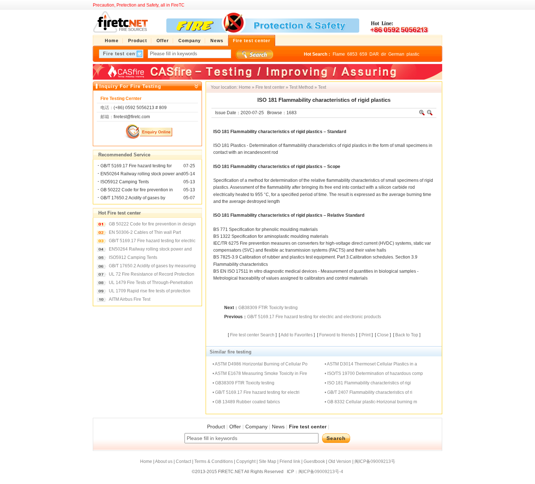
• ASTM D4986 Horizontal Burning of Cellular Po (260, 364)
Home (245, 87)
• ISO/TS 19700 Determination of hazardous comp (374, 373)
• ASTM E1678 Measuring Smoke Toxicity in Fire (260, 373)
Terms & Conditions (213, 461)
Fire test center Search (252, 334)
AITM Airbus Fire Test (129, 299)
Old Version (339, 461)
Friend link (290, 461)
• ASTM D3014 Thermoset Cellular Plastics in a (371, 364)
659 (363, 54)
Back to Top (406, 334)
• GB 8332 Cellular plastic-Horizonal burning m (371, 401)
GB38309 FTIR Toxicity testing (268, 307)
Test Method (301, 87)
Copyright (245, 461)
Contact (183, 461)
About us (164, 461)
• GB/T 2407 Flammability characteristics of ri (368, 392)
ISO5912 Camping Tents (124, 181)
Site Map (267, 461)
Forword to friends (337, 334)
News (278, 426)
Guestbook (314, 461)
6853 (352, 54)
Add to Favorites (297, 334)
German (396, 54)
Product (216, 426)
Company (256, 426)
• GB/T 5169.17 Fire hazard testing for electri (256, 392)
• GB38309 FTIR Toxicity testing (243, 382)
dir (383, 54)
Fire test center (270, 87)
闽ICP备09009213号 (374, 461)
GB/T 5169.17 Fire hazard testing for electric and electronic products (314, 316)
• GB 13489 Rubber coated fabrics (246, 401)
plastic (413, 54)
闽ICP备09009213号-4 (320, 471)
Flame (339, 54)
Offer (235, 426)
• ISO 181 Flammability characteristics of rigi (368, 382)
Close (383, 334)
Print (365, 334)
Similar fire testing (230, 352)
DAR (374, 54)
